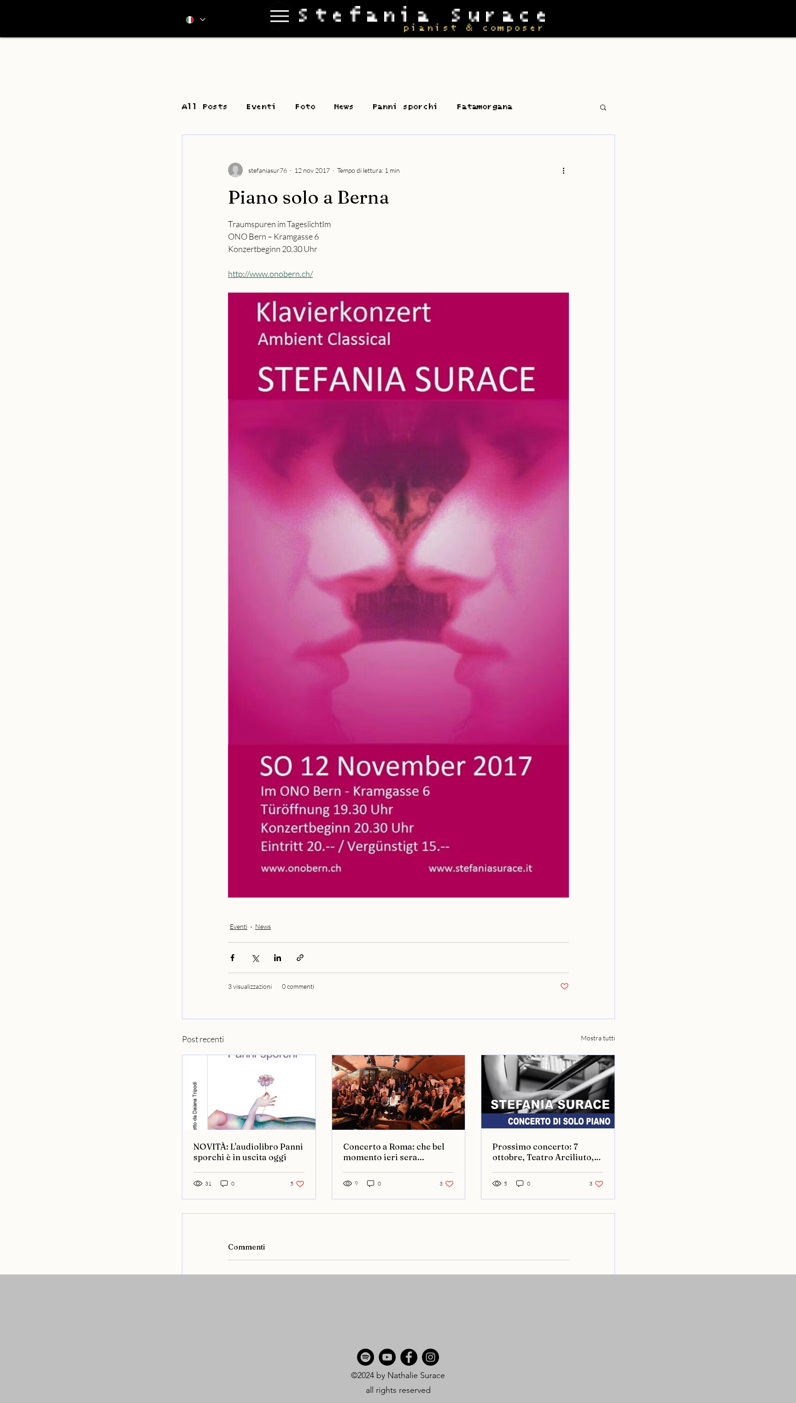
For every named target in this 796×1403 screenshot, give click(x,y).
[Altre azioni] (563, 170)
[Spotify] (365, 1357)
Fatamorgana (484, 107)
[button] (603, 107)
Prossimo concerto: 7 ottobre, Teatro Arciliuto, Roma (543, 1151)
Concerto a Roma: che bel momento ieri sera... (394, 1151)
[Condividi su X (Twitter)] (255, 957)
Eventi (261, 107)
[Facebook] (408, 1357)
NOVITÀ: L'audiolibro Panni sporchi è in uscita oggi (248, 1151)
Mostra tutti (598, 1038)
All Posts (205, 107)
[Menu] (279, 16)
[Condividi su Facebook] (232, 957)
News (344, 107)
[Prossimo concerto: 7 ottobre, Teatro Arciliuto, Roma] (548, 1092)
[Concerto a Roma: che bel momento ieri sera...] (398, 1092)
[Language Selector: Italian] (195, 19)
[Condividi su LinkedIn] (277, 957)
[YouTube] (387, 1357)
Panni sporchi (405, 107)
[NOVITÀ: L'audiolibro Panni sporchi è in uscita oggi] (249, 1092)
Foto (305, 107)
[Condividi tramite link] (300, 957)
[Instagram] (430, 1357)
